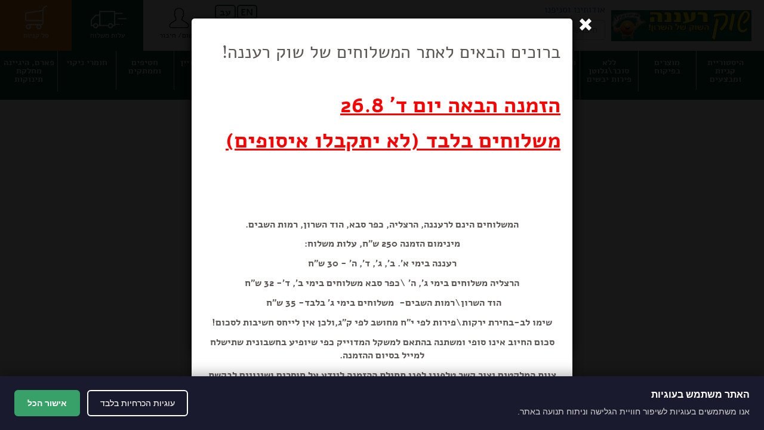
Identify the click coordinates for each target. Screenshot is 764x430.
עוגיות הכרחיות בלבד (137, 403)
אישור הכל (47, 403)
